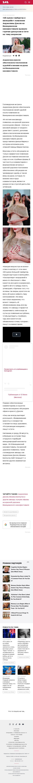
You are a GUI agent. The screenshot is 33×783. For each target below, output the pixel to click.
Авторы (16, 740)
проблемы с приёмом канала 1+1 (16, 732)
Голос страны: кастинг (8, 7)
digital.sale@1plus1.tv (16, 771)
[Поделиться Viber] (19, 56)
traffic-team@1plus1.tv (16, 775)
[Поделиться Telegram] (13, 55)
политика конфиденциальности (16, 744)
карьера (16, 736)
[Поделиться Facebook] (16, 55)
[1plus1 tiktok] (16, 724)
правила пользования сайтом (16, 746)
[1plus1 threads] (13, 724)
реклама (16, 730)
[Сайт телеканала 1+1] (6, 2)
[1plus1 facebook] (19, 724)
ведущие (16, 738)
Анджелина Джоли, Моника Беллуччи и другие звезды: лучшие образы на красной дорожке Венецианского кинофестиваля (16, 499)
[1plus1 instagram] (10, 724)
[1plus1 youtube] (23, 724)
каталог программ (16, 734)
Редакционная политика (16, 748)
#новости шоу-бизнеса (11, 512)
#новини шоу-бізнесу (9, 662)
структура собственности (16, 742)
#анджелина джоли (10, 515)
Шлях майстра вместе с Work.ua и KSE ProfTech (14, 9)
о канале (16, 728)
